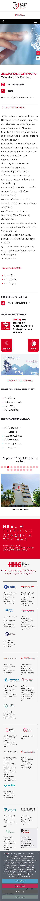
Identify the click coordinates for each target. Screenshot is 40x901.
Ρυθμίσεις (20, 891)
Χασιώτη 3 (25, 837)
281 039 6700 (26, 670)
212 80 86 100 (9, 742)
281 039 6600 (26, 762)
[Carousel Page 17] (21, 470)
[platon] (11, 752)
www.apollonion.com (10, 697)
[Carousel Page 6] (18, 467)
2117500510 (8, 716)
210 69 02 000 (9, 644)
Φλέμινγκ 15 (8, 712)
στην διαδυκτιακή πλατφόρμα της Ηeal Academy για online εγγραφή (23, 326)
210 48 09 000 (26, 601)
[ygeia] (9, 706)
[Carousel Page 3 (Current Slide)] (8, 467)
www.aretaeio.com (27, 699)
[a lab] (9, 786)
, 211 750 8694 (26, 843)
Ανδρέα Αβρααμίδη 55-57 (27, 687)
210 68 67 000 (9, 601)
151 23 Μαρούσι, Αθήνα (9, 598)
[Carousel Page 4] (11, 467)
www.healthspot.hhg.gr (10, 745)
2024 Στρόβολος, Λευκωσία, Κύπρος (27, 691)
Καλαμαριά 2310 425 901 (10, 765)
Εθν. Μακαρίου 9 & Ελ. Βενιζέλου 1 (27, 594)
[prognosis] (10, 810)
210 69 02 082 (9, 795)
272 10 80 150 (9, 841)
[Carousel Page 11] (34, 467)
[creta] (10, 659)
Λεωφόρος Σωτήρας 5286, (26, 817)
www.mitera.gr (9, 627)
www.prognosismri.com (10, 825)
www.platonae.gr (10, 780)
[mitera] (10, 611)
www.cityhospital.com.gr (10, 848)
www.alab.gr (8, 797)
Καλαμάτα (7, 839)
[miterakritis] (28, 659)
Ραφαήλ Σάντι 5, (9, 816)
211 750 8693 (26, 841)
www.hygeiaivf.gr (10, 718)
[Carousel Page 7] (21, 467)
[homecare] (27, 731)
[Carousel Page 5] (15, 467)
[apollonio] (12, 681)
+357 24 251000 (9, 822)
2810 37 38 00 (9, 670)
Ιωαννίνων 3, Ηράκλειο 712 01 (27, 759)
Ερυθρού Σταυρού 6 (10, 617)
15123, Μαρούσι (9, 714)
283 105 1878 (26, 768)
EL (38, 53)
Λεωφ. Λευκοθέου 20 (10, 687)
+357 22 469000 (27, 824)
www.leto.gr (8, 646)
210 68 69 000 (9, 625)
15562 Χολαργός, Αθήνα (27, 621)
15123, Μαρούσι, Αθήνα (9, 621)
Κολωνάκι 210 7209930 (9, 777)
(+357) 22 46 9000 (10, 694)
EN (38, 58)
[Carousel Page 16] (18, 470)
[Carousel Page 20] (31, 470)
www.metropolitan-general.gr (27, 628)
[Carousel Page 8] (24, 467)
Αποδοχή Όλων (20, 881)
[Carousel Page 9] (27, 467)
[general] (27, 611)
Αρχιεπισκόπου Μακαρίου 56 (26, 665)
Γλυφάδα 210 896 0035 (10, 773)
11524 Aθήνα (8, 642)
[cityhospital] (11, 832)
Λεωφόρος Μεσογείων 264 (26, 617)
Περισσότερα (20, 897)
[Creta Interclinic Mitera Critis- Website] (20, 14)
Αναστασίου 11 (9, 791)
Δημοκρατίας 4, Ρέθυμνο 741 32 (26, 765)
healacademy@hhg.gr (18, 303)
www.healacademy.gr (27, 846)
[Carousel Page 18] (24, 470)
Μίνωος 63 (8, 664)
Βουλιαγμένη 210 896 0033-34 (10, 769)
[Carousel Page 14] (11, 470)
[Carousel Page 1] (2, 467)
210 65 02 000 (26, 625)
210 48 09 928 (25, 574)
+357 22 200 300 (27, 694)
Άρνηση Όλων (20, 886)
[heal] (25, 832)
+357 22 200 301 (27, 696)
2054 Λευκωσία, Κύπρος (9, 691)
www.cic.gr (8, 672)
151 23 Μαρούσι (27, 839)
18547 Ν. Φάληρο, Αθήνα (27, 598)
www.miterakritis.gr (27, 674)
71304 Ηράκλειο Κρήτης (9, 667)
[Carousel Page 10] (31, 467)
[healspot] (10, 731)
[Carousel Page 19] (27, 470)
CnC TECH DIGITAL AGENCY (17, 550)
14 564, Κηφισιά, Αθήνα (9, 739)
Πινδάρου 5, (8, 837)
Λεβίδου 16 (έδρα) (10, 736)
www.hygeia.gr (9, 603)
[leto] (10, 635)
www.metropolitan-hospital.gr (27, 604)
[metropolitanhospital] (27, 587)
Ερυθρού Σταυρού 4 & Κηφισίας (10, 594)
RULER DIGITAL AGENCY (25, 548)
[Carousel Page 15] (15, 470)
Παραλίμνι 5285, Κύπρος (27, 821)
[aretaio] (27, 681)
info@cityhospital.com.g (10, 844)
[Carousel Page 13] (8, 470)
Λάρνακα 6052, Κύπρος (9, 819)
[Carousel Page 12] (37, 467)
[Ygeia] (10, 587)
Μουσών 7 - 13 (9, 640)
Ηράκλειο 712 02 (27, 668)
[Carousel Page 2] (5, 467)
